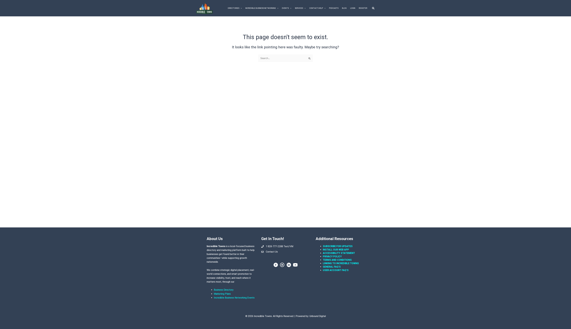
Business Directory (223, 289)
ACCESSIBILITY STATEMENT (339, 253)
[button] (240, 8)
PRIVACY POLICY (332, 256)
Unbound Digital (317, 316)
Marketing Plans (222, 293)
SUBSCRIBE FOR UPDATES (338, 246)
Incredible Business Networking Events (234, 297)
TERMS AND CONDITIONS (337, 259)
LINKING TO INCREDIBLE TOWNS (341, 263)
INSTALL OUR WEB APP (336, 249)
